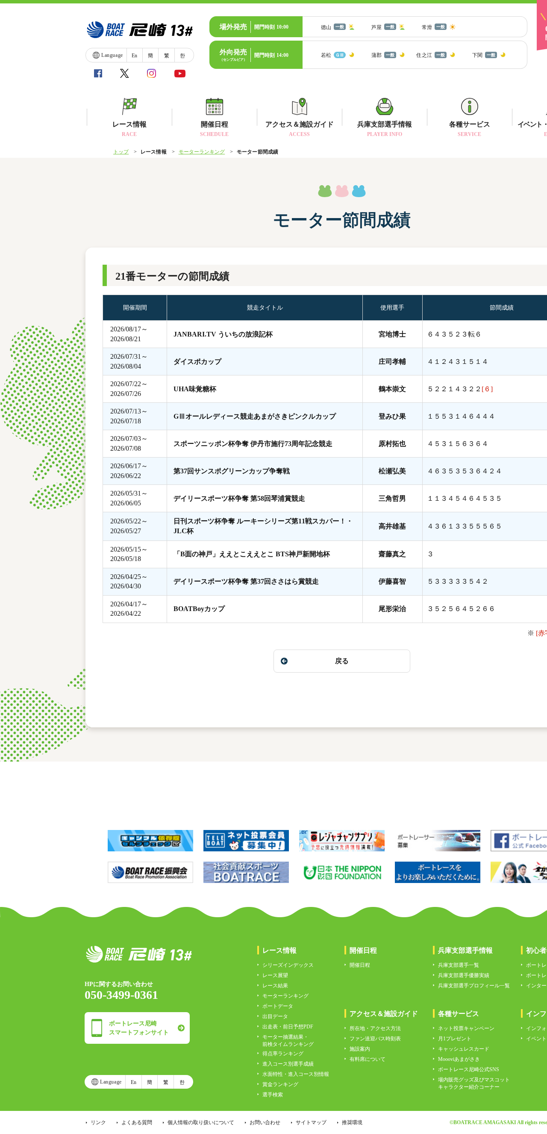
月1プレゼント (454, 1039)
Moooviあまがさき (459, 1059)
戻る (342, 660)
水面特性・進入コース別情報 (295, 1074)
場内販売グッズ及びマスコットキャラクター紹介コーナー (474, 1083)
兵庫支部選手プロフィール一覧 (474, 986)
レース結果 (275, 986)
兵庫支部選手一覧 (458, 965)
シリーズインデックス (288, 965)
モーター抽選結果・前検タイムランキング (288, 1040)
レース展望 (275, 975)
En (134, 56)
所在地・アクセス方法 (375, 1028)
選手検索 (272, 1095)
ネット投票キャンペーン (466, 1028)
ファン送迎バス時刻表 (375, 1039)
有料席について (367, 1059)
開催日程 (360, 965)
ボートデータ (277, 1006)
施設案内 (360, 1049)
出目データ (275, 1016)
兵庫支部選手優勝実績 (463, 975)
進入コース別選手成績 (288, 1064)
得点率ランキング (282, 1054)
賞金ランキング (280, 1084)
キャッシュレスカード (463, 1049)
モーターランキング (202, 152)
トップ (121, 152)
